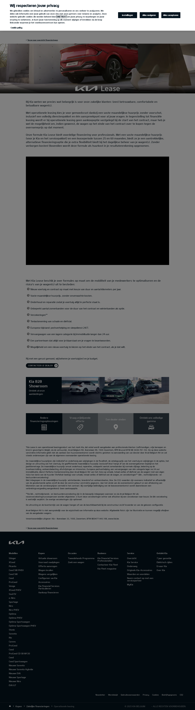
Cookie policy (16, 27)
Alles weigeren (149, 15)
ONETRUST (62, 16)
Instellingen (127, 15)
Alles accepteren (170, 15)
